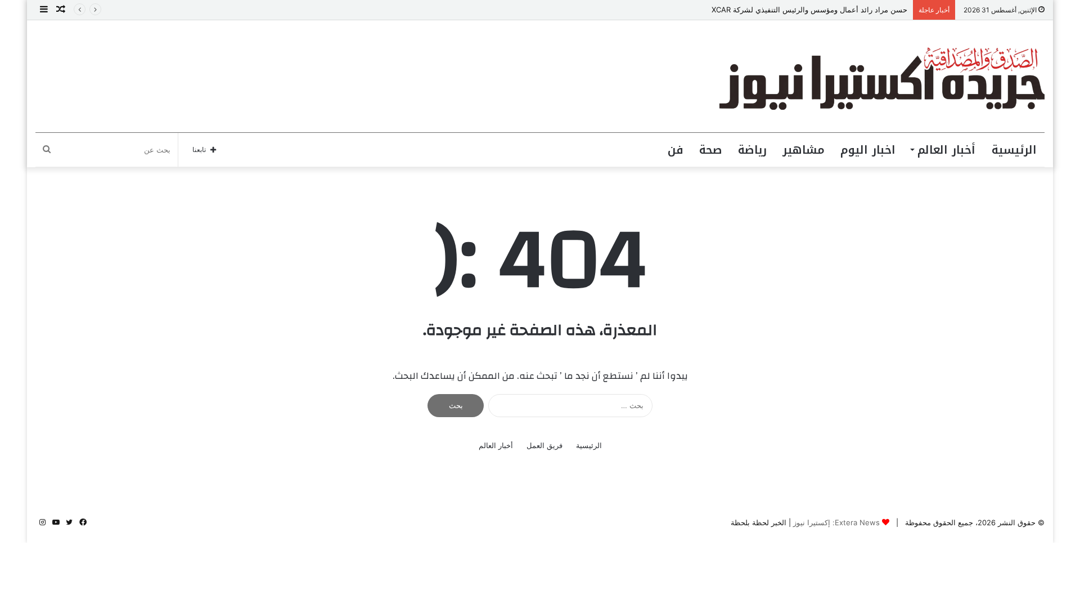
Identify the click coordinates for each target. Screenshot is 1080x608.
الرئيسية (1014, 149)
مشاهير (803, 149)
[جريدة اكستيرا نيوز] (882, 76)
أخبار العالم (946, 149)
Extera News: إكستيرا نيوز (836, 522)
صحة (710, 149)
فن (675, 149)
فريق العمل (544, 445)
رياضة (752, 149)
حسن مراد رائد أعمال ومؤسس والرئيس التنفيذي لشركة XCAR (809, 9)
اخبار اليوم (868, 149)
